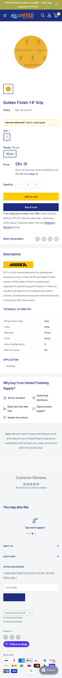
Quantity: (8, 184)
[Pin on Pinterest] (43, 238)
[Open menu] (5, 15)
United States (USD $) (15, 612)
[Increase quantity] (36, 184)
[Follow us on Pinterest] (18, 637)
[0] (56, 15)
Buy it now (31, 207)
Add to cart (31, 196)
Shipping (48, 222)
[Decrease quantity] (19, 184)
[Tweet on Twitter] (50, 238)
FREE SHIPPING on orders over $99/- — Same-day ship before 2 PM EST (28, 4)
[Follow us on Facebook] (5, 637)
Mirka (6, 110)
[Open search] (43, 15)
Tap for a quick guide (25, 122)
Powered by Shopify (12, 621)
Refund (7, 227)
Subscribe (14, 597)
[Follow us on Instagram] (12, 637)
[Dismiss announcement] (56, 4)
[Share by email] (56, 238)
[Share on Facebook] (37, 238)
